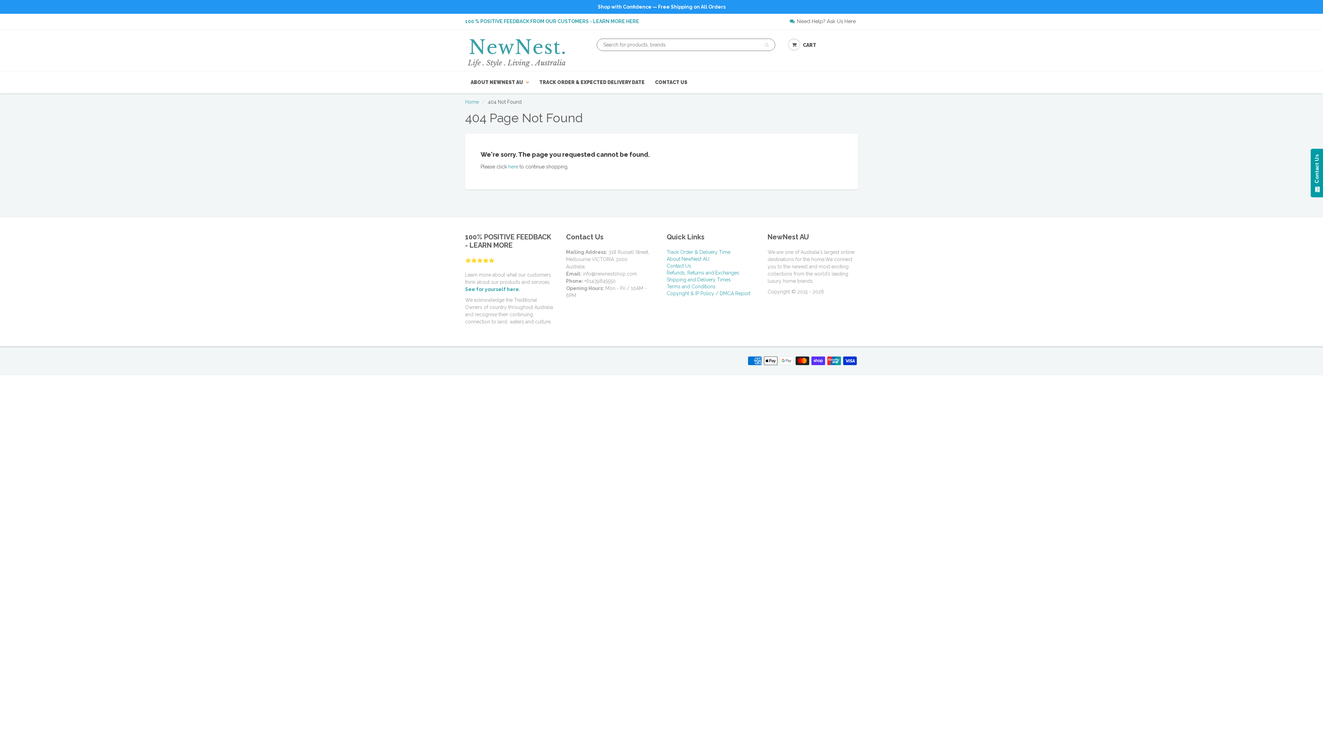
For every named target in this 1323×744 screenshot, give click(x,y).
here (513, 166)
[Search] (767, 45)
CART (809, 45)
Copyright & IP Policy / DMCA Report (708, 293)
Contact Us (671, 82)
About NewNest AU (497, 82)
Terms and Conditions (691, 286)
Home (472, 102)
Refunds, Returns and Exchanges (703, 273)
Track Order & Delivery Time (698, 252)
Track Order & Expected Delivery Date (592, 82)
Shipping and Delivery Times (699, 279)
